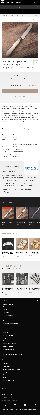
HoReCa (5, 377)
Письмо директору (8, 380)
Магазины (19, 2)
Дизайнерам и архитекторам (11, 369)
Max (11, 398)
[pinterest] (25, 405)
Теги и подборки (8, 315)
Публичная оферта (9, 352)
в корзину (20, 91)
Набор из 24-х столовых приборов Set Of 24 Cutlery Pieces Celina (21, 288)
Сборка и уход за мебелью (11, 338)
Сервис (4, 329)
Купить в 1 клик (20, 96)
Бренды (5, 309)
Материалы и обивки (9, 318)
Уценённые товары (9, 307)
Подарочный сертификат (10, 323)
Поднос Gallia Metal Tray (21, 253)
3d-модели (6, 372)
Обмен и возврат (8, 341)
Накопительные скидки (10, 343)
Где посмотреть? (30, 85)
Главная (5, 15)
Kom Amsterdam (9, 233)
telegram (4, 398)
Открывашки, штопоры (17, 268)
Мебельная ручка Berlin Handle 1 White (7, 253)
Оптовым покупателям (10, 375)
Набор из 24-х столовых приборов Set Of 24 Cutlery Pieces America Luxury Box (8, 288)
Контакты (5, 360)
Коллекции (6, 312)
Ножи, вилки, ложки (11, 265)
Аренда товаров (8, 346)
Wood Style (7, 202)
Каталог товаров (8, 304)
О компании (6, 366)
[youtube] (15, 405)
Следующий (34, 19)
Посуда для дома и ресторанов (17, 15)
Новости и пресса (8, 349)
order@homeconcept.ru (9, 400)
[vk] (5, 405)
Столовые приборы (33, 15)
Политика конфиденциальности (12, 355)
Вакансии (6, 383)
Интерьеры (6, 321)
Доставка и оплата (8, 335)
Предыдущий (6, 19)
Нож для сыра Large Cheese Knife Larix (7, 221)
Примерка (6, 332)
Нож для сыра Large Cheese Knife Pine (21, 221)
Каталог (4, 300)
